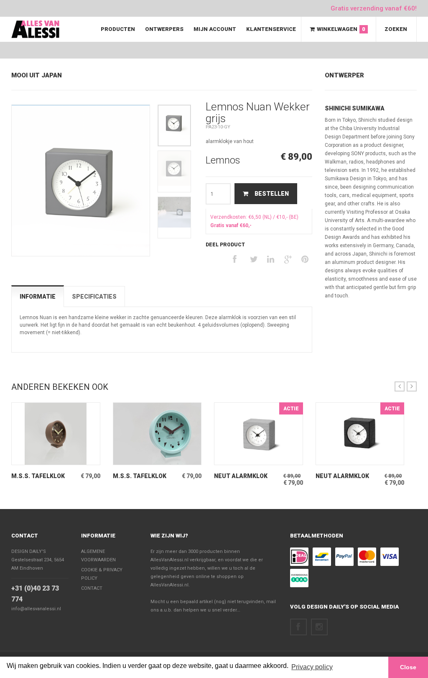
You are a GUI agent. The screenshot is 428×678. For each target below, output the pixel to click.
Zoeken (396, 29)
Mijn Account (215, 29)
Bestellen (272, 193)
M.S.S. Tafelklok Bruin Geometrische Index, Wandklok (44, 476)
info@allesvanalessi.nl (36, 608)
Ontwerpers (164, 29)
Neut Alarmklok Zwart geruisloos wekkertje (346, 476)
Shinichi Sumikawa (355, 108)
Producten (118, 29)
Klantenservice (271, 29)
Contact (24, 535)
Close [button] (408, 667)
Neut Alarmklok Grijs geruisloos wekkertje (242, 476)
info (45, 458)
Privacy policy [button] (312, 666)
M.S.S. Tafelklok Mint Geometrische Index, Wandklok (145, 476)
